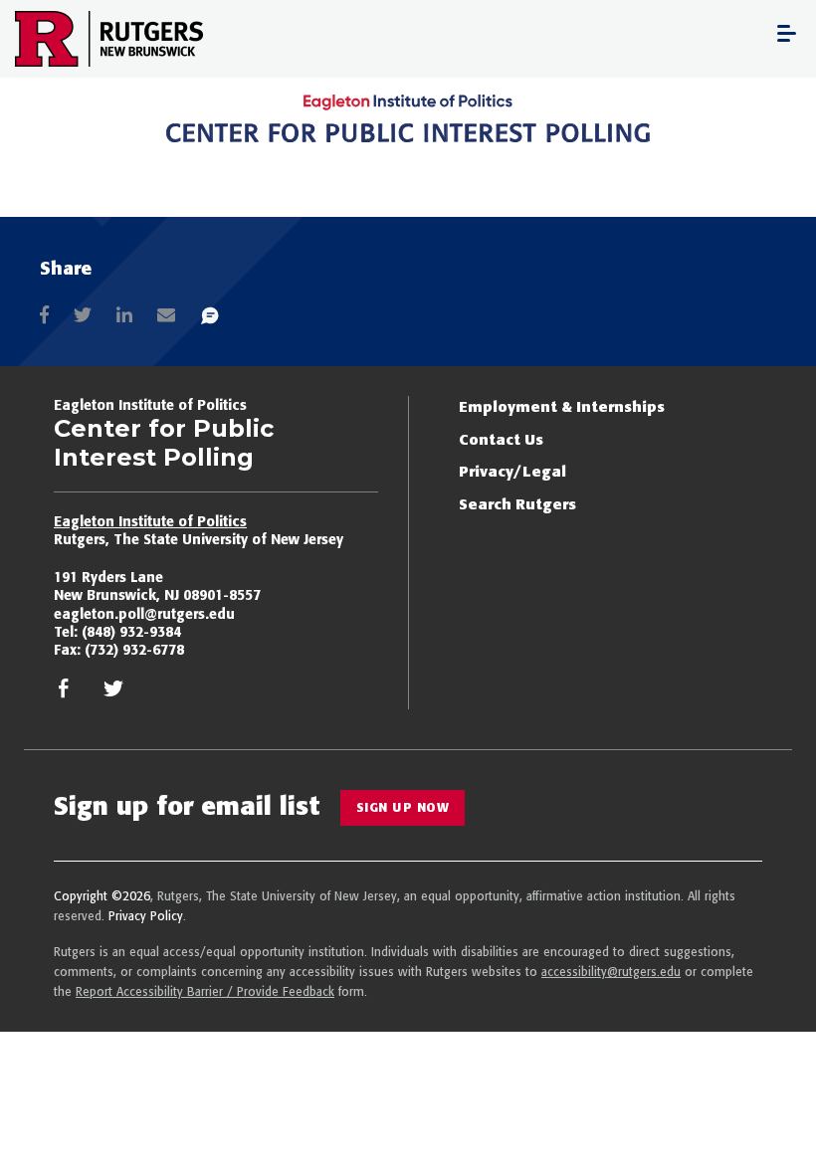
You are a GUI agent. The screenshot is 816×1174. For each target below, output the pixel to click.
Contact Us (501, 439)
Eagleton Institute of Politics (150, 521)
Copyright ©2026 (102, 895)
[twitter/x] (113, 694)
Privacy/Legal (512, 471)
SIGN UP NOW (403, 807)
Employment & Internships (562, 406)
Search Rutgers (517, 503)
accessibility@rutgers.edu (611, 971)
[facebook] (64, 694)
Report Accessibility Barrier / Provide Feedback (205, 991)
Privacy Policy (145, 915)
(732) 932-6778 (134, 650)
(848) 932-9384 (131, 632)
